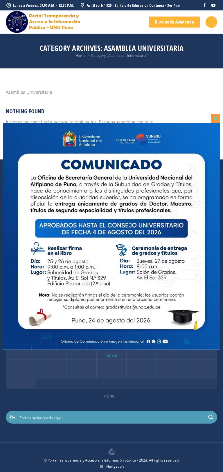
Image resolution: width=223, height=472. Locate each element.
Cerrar (111, 355)
